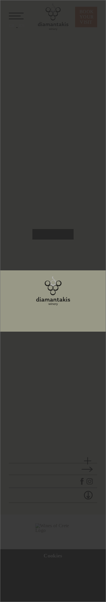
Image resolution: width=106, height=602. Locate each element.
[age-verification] (53, 290)
